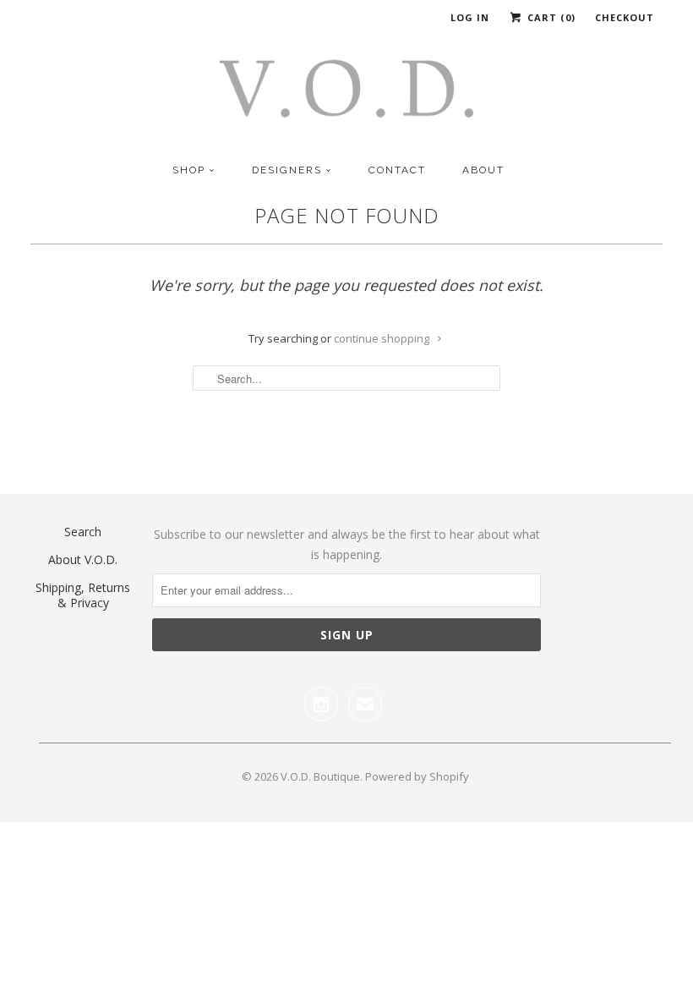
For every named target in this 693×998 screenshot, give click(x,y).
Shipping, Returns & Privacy (82, 595)
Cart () (550, 17)
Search (82, 532)
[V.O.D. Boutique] (346, 94)
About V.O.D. (82, 559)
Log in (469, 17)
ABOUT (483, 170)
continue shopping (383, 338)
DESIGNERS (287, 170)
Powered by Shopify (417, 776)
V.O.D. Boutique (320, 776)
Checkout (624, 17)
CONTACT (397, 170)
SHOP (188, 170)
